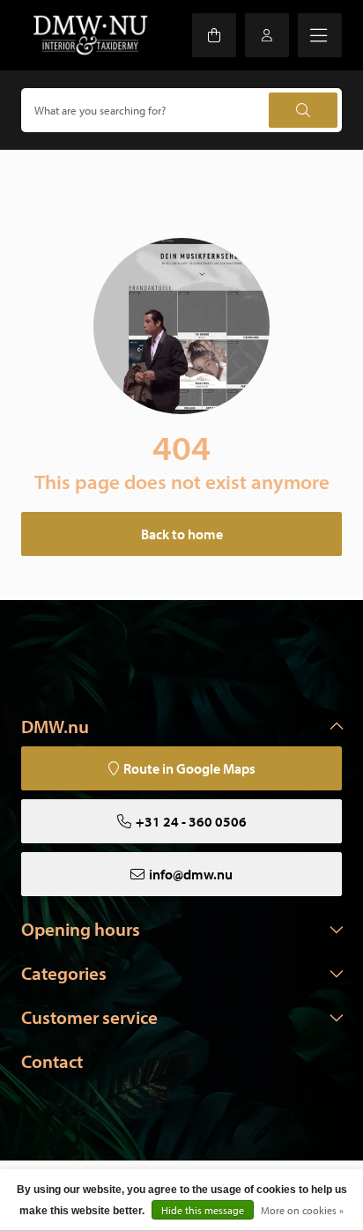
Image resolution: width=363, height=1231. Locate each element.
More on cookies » (302, 1210)
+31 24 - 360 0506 (191, 821)
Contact (52, 1060)
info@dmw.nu (191, 874)
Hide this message (202, 1210)
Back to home (182, 534)
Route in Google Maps (189, 768)
